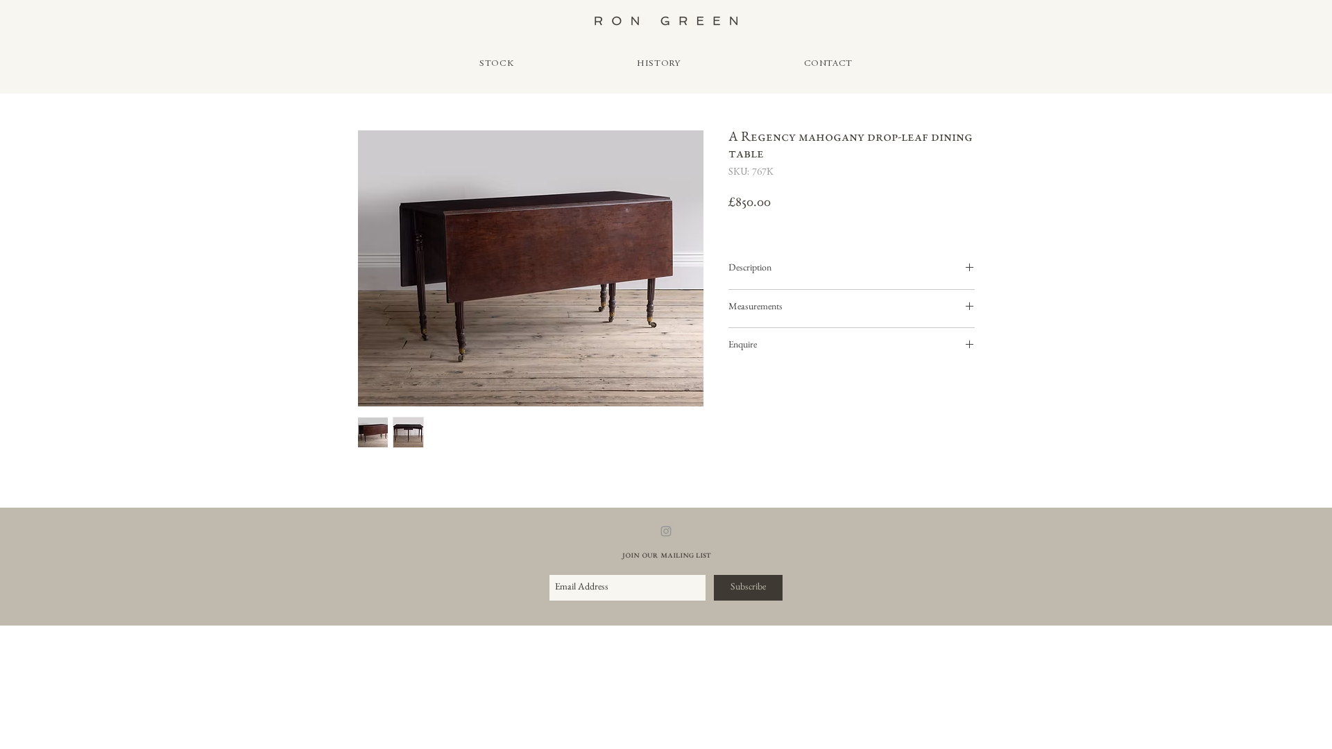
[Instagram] (666, 531)
